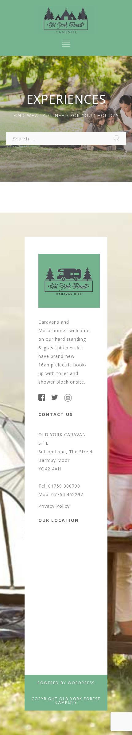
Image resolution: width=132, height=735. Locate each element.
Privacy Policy (54, 506)
